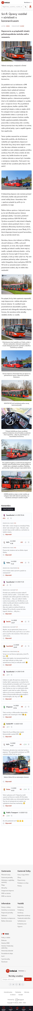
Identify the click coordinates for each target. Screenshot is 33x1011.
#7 (17, 590)
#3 (20, 744)
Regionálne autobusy (24, 915)
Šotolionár (4, 962)
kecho (8, 621)
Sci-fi (2, 956)
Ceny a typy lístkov (23, 874)
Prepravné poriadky (7, 912)
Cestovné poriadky (7, 877)
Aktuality (4, 888)
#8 (22, 621)
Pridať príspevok (8, 509)
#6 (18, 568)
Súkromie (26, 992)
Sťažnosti (4, 915)
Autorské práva (8, 992)
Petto (8, 789)
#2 (20, 789)
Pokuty (20, 886)
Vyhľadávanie (22, 921)
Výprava (20, 926)
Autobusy (20, 912)
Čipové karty (21, 880)
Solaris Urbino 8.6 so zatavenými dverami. (16, 777)
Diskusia (4, 940)
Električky (21, 907)
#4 (4, 727)
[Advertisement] (16, 844)
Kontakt (21, 995)
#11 (22, 542)
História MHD (5, 943)
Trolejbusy (21, 910)
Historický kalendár (7, 950)
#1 (3, 816)
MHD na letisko (6, 893)
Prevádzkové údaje (7, 953)
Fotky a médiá (5, 937)
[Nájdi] (25, 6)
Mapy (3, 885)
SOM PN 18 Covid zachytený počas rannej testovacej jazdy (16, 404)
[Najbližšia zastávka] (30, 7)
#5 (22, 707)
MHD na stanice (6, 896)
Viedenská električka (24, 918)
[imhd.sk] (5, 2)
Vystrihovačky (5, 959)
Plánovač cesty (5, 874)
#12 (4, 518)
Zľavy (19, 877)
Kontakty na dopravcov (8, 918)
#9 (4, 585)
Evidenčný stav (22, 924)
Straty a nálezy (6, 907)
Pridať (28, 979)
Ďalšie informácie (6, 921)
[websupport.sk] (19, 1000)
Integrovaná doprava (7, 890)
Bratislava (21, 971)
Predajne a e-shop (23, 883)
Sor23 (8, 26)
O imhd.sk (12, 995)
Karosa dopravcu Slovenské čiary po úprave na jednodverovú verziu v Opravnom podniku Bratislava (16, 375)
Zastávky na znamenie (8, 910)
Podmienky (18, 992)
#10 (15, 523)
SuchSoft (9, 646)
